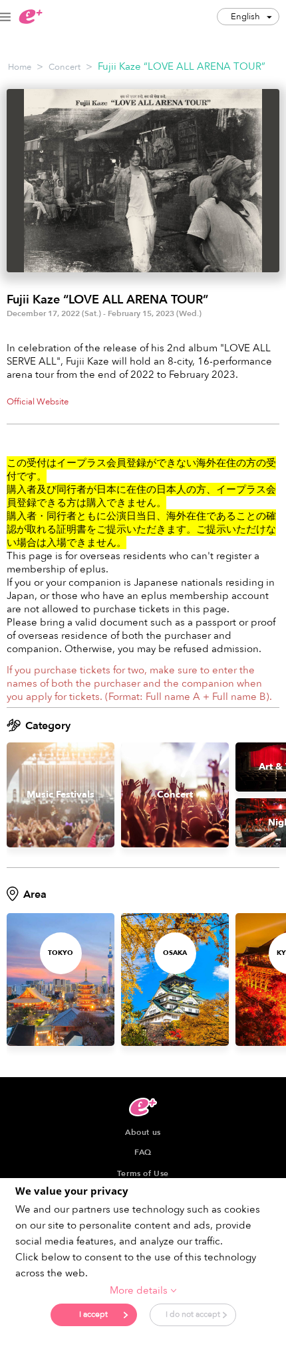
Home (19, 67)
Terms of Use (143, 1173)
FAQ (143, 1152)
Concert (64, 67)
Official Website (38, 402)
